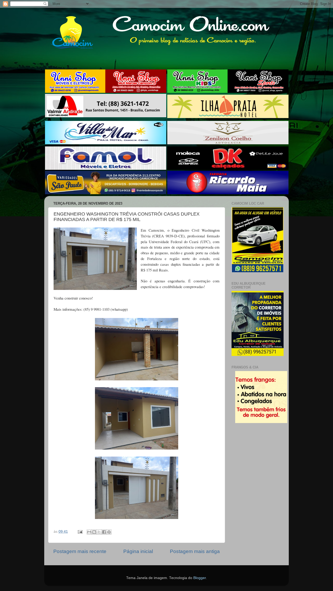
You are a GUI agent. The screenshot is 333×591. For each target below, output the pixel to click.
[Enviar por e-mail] (89, 532)
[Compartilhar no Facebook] (104, 532)
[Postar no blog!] (94, 532)
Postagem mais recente (79, 551)
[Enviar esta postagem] (80, 532)
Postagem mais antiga (195, 551)
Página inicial (138, 551)
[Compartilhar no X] (99, 532)
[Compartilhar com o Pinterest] (109, 532)
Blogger (199, 578)
